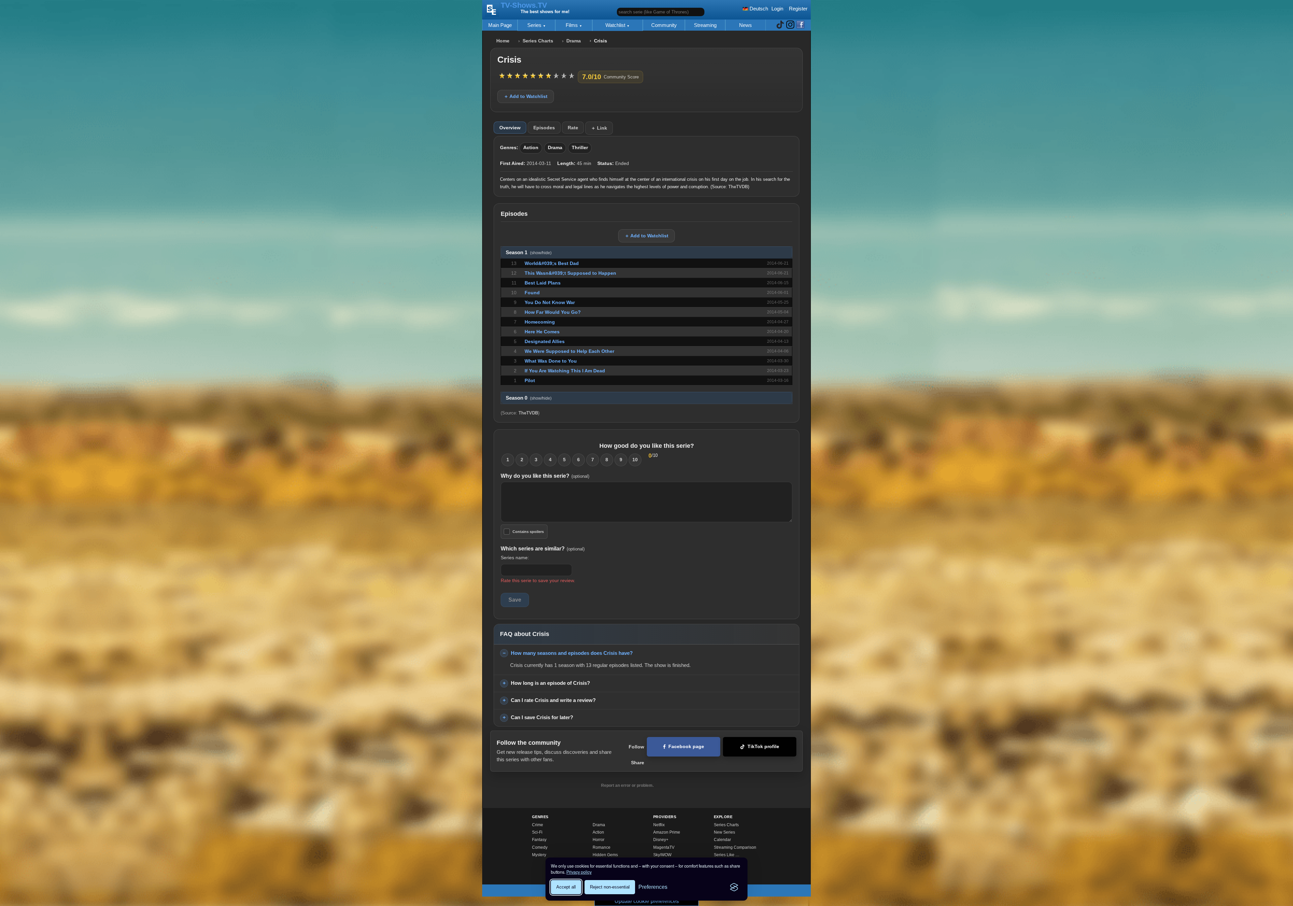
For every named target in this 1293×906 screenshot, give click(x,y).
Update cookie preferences (647, 901)
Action (530, 147)
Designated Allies (545, 341)
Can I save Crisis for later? (542, 717)
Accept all (566, 887)
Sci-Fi (537, 832)
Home (502, 40)
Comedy (540, 847)
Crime (537, 825)
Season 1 (529, 252)
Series (535, 25)
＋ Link (599, 128)
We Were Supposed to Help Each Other (569, 351)
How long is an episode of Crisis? (550, 683)
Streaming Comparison (735, 847)
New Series (724, 832)
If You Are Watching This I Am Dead (565, 370)
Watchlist (616, 25)
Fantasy (539, 839)
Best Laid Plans (543, 283)
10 (635, 459)
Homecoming (540, 322)
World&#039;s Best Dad (552, 263)
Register (798, 8)
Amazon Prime (666, 832)
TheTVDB (738, 186)
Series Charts (538, 40)
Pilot (530, 380)
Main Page (500, 25)
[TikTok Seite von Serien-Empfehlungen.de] (780, 25)
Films (572, 25)
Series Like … (726, 854)
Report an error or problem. (627, 785)
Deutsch (758, 8)
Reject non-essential (610, 887)
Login (777, 8)
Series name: (515, 557)
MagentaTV (663, 847)
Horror (598, 839)
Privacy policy (579, 872)
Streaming (705, 25)
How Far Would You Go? (553, 312)
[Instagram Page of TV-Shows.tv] (790, 25)
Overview (510, 127)
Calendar (722, 839)
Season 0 (529, 398)
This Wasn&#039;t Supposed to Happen (570, 273)
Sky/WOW (662, 854)
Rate (573, 127)
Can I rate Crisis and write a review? (553, 700)
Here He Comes (542, 331)
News (745, 25)
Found (532, 292)
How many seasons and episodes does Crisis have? (572, 653)
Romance (601, 847)
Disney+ (660, 839)
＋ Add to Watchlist (526, 96)
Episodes (544, 127)
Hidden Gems (605, 854)
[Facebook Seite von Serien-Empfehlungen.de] (800, 25)
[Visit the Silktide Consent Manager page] (734, 887)
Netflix (659, 825)
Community (664, 25)
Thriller (580, 147)
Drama (573, 40)
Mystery (539, 854)
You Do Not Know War (550, 302)
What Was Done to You (551, 361)
